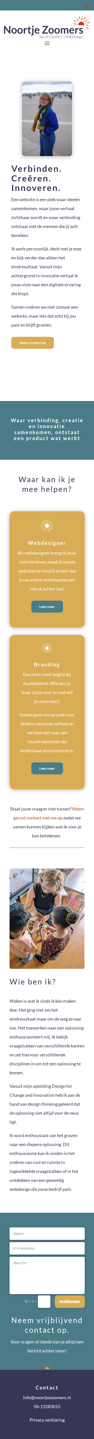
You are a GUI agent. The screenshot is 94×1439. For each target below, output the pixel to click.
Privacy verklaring (47, 1420)
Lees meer (47, 606)
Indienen (69, 1301)
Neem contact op (32, 343)
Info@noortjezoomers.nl (47, 1397)
